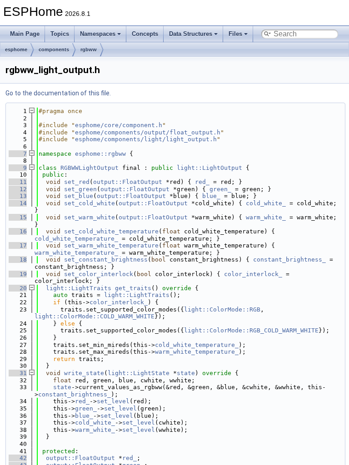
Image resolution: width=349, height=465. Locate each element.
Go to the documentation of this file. (58, 93)
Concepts (145, 33)
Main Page (25, 33)
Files (235, 33)
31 (18, 373)
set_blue (78, 196)
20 (18, 288)
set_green (80, 189)
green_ (220, 189)
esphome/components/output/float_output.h (147, 132)
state (186, 373)
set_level (113, 401)
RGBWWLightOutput (89, 167)
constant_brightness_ (289, 259)
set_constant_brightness (106, 259)
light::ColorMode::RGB (222, 309)
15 (18, 217)
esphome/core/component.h (118, 125)
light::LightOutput (209, 167)
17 (18, 245)
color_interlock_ (253, 274)
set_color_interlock (98, 274)
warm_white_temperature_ (76, 252)
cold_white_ (266, 203)
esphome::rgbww (100, 153)
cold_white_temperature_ (76, 238)
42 (18, 458)
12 (18, 189)
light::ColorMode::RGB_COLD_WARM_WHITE (251, 330)
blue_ (211, 196)
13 (18, 196)
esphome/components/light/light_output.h (146, 139)
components (54, 49)
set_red (77, 181)
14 (18, 203)
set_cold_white (89, 203)
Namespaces (97, 33)
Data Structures (190, 33)
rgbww (88, 49)
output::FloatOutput (127, 181)
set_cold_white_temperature (111, 231)
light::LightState (139, 373)
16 (18, 231)
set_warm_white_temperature (111, 245)
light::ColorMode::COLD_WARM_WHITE (95, 316)
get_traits (133, 288)
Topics (59, 33)
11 (18, 181)
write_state (84, 373)
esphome (16, 49)
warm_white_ (266, 217)
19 (18, 274)
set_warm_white (89, 217)
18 (18, 259)
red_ (202, 181)
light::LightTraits (78, 288)
